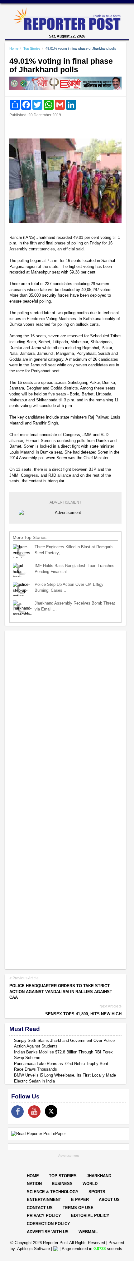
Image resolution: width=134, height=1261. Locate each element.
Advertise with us (48, 1231)
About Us (109, 1199)
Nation (34, 1183)
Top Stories (32, 48)
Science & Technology (53, 1191)
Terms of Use (78, 1207)
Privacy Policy (44, 1215)
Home (13, 48)
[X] (51, 1111)
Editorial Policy (90, 1215)
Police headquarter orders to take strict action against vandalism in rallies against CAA (60, 991)
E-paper (80, 1199)
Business (62, 1183)
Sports (97, 1191)
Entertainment (44, 1199)
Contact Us (40, 1207)
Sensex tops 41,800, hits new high (83, 1014)
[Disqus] (65, 716)
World (90, 1183)
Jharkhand (99, 1175)
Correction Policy (48, 1223)
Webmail (88, 1231)
